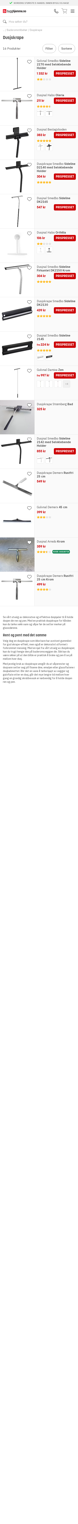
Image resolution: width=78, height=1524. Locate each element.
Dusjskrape (36, 30)
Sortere (66, 48)
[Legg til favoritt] (29, 62)
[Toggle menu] (72, 11)
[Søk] (5, 21)
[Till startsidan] (14, 11)
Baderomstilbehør (17, 30)
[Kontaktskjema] (56, 11)
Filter (49, 48)
